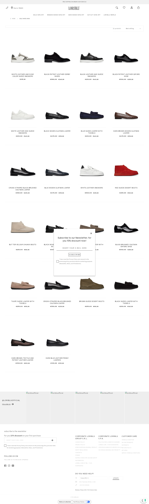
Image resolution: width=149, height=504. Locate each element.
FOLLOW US (6, 404)
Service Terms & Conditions (131, 453)
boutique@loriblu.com (87, 482)
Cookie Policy (80, 442)
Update (116, 478)
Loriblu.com (76, 497)
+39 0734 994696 (84, 485)
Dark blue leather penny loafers (57, 359)
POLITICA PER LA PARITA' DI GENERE (109, 442)
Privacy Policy (80, 444)
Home (13, 18)
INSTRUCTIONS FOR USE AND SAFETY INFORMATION (86, 459)
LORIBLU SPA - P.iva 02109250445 (108, 444)
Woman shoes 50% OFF (56, 15)
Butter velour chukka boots (22, 245)
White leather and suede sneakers (22, 132)
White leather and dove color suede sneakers (23, 75)
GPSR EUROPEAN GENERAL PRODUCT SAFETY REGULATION (86, 448)
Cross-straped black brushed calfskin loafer (23, 189)
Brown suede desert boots (91, 301)
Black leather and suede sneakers (91, 75)
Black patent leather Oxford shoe (126, 75)
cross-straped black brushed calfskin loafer (57, 302)
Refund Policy (126, 447)
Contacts (78, 452)
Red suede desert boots (126, 188)
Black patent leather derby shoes (57, 75)
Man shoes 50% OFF (76, 15)
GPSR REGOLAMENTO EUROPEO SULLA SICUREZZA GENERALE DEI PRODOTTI (109, 448)
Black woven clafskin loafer (57, 131)
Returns (124, 450)
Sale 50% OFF (38, 15)
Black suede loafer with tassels (126, 302)
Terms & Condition (128, 440)
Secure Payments (127, 442)
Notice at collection (65, 501)
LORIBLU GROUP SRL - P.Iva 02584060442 (83, 464)
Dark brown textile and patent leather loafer (23, 359)
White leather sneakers (92, 188)
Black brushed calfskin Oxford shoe (126, 246)
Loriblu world (110, 15)
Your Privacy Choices (79, 501)
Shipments (125, 445)
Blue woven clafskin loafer (57, 188)
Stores (77, 455)
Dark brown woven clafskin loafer (126, 132)
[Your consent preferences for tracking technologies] (145, 500)
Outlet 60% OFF (93, 15)
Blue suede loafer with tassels (92, 132)
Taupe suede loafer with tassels (22, 302)
